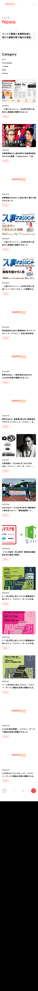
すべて (4, 59)
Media (6, 66)
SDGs (4, 70)
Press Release (7, 63)
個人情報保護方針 (9, 962)
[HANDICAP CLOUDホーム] (10, 4)
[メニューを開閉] (33, 4)
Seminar (5, 73)
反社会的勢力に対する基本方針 (12, 966)
